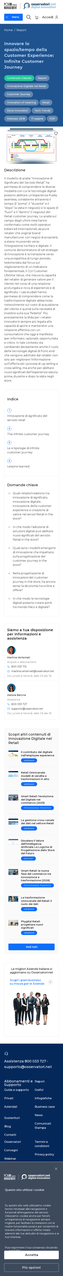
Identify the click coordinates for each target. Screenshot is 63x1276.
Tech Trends (42, 110)
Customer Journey (18, 94)
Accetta (31, 1255)
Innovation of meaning (21, 102)
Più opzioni (31, 1268)
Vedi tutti (31, 946)
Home (8, 30)
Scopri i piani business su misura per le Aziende (27, 982)
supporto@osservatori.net (27, 708)
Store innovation (17, 110)
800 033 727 (19, 704)
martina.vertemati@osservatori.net (32, 671)
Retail (46, 102)
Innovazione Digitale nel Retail (26, 86)
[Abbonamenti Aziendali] (50, 982)
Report (21, 30)
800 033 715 (18, 666)
